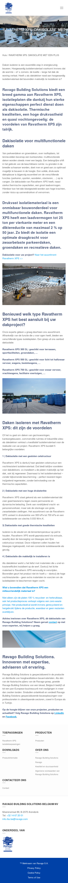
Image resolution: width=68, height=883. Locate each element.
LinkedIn (59, 713)
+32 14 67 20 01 (15, 815)
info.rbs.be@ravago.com (15, 819)
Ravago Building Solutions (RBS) (7, 844)
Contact (5, 788)
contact (53, 622)
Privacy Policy (34, 867)
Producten (39, 740)
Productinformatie (10, 757)
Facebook (11, 716)
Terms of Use (34, 877)
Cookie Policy (34, 872)
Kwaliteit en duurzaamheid (46, 766)
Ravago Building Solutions (46, 757)
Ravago (38, 762)
